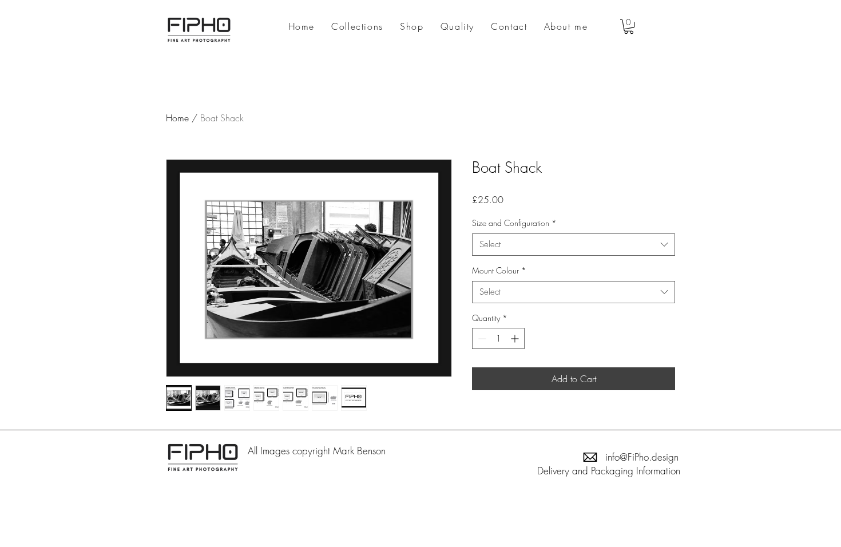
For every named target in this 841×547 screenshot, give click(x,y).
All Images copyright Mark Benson (318, 450)
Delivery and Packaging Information (608, 470)
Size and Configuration (514, 222)
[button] (628, 26)
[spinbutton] (498, 338)
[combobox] (573, 244)
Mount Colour (499, 270)
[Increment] (516, 338)
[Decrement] (481, 338)
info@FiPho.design (642, 456)
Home (177, 118)
